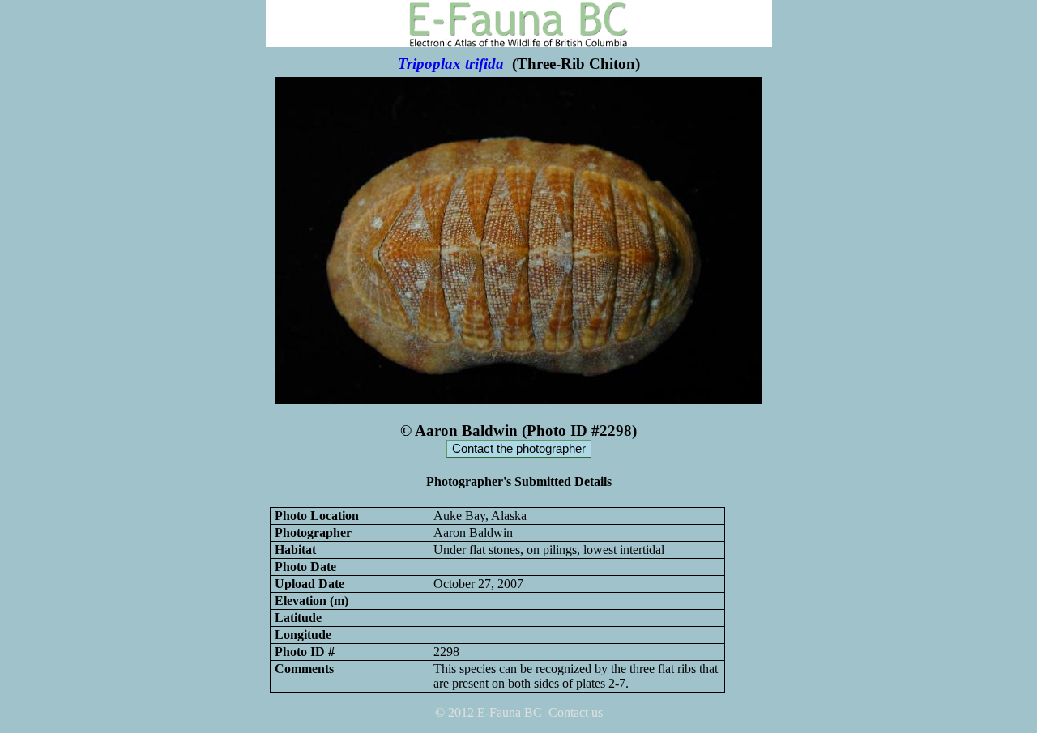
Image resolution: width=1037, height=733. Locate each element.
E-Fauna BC (509, 712)
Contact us (575, 712)
